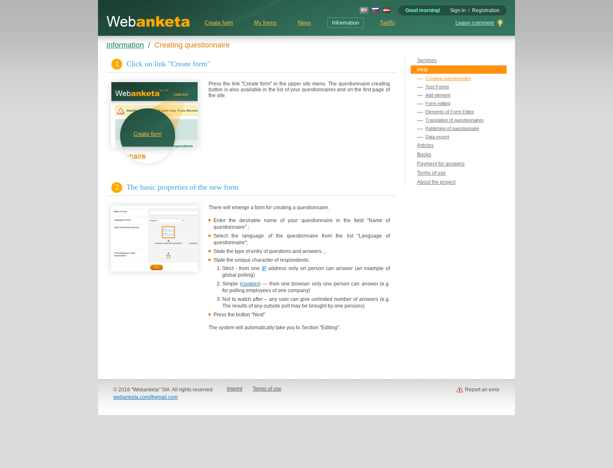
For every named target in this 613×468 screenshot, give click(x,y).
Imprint (234, 389)
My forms (265, 23)
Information (345, 23)
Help (422, 70)
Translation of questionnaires (454, 120)
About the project (436, 182)
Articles (425, 145)
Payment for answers (441, 164)
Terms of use (431, 173)
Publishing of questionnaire (452, 128)
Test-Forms (437, 86)
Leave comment (474, 23)
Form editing (437, 103)
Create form (219, 23)
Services (427, 60)
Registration (486, 10)
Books (424, 155)
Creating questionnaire (448, 78)
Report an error (482, 390)
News (304, 23)
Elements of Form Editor (449, 111)
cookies (250, 284)
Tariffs (387, 23)
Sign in (458, 10)
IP (264, 268)
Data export (437, 136)
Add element (437, 95)
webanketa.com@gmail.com (145, 397)
